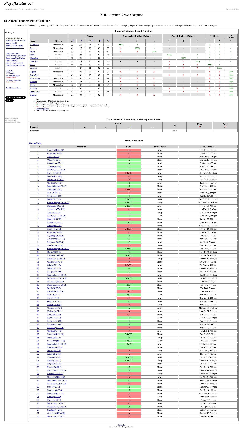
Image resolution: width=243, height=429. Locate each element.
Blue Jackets (35, 78)
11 (38, 258)
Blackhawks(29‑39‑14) (56, 278)
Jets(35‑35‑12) (53, 156)
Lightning (34, 58)
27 (38, 406)
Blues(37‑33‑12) (54, 219)
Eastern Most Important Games (15, 65)
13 (38, 278)
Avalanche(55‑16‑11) (56, 209)
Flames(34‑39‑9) (54, 305)
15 (38, 298)
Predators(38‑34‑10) (55, 291)
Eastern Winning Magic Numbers (16, 56)
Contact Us (121, 425)
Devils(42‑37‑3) (54, 199)
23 (38, 360)
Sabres (32, 55)
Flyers (32, 51)
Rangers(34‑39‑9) (54, 196)
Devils (32, 85)
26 (38, 393)
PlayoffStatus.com (19, 3)
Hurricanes (34, 45)
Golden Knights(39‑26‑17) (58, 203)
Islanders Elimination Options (15, 48)
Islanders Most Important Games (16, 40)
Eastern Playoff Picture (20, 9)
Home (6, 9)
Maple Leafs (35, 91)
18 (38, 331)
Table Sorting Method (42, 109)
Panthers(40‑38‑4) (54, 245)
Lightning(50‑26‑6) (55, 235)
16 (38, 308)
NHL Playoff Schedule (13, 75)
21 (38, 341)
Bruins (32, 65)
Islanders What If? (11, 43)
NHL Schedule (10, 73)
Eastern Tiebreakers (12, 60)
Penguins (33, 48)
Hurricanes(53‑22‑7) (55, 180)
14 (38, 288)
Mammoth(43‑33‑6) (55, 206)
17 (38, 318)
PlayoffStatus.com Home (13, 88)
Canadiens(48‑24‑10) (56, 341)
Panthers (33, 88)
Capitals (33, 72)
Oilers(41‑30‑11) (54, 160)
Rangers (33, 95)
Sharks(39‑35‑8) (54, 166)
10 (38, 249)
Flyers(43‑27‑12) (54, 173)
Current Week (35, 143)
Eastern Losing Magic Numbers (15, 58)
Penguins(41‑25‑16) (55, 150)
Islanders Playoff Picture (36, 9)
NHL (10, 9)
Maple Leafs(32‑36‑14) (56, 285)
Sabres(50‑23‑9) (54, 265)
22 (38, 351)
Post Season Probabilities (13, 80)
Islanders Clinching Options (14, 45)
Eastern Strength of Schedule (14, 63)
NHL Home (9, 71)
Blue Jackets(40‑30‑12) (56, 186)
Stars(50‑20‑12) (53, 212)
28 (38, 416)
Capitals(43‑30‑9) (54, 153)
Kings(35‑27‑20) (54, 354)
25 (38, 383)
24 (38, 370)
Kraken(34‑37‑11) (54, 222)
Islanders (33, 82)
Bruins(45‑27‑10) (54, 176)
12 (38, 268)
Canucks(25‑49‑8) (54, 262)
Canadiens (34, 61)
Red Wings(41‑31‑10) (56, 170)
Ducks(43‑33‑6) (54, 252)
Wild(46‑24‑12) (53, 193)
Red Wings (34, 75)
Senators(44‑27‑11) (55, 163)
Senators (33, 68)
